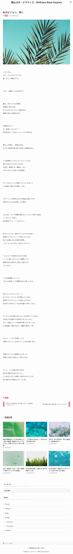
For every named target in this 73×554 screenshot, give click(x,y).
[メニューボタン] (70, 2)
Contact (8, 530)
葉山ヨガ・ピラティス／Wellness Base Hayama (36, 2)
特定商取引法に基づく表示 (36, 548)
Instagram (9, 526)
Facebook (9, 522)
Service (7, 508)
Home (7, 504)
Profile (7, 517)
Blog (6, 15)
